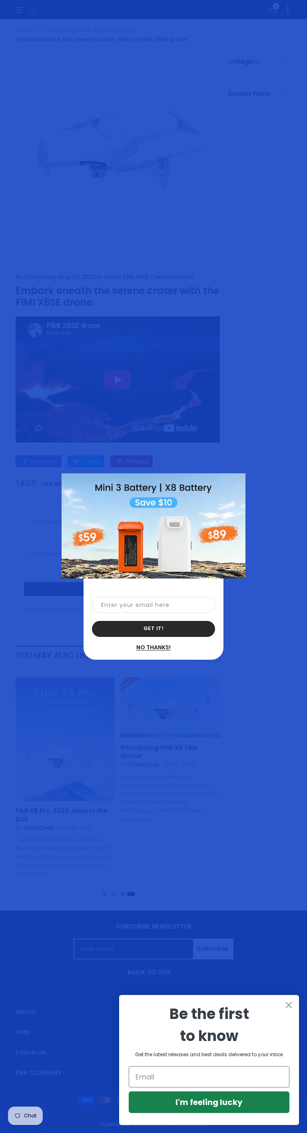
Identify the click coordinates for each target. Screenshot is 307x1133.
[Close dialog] (289, 1005)
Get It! (154, 628)
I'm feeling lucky (209, 1102)
